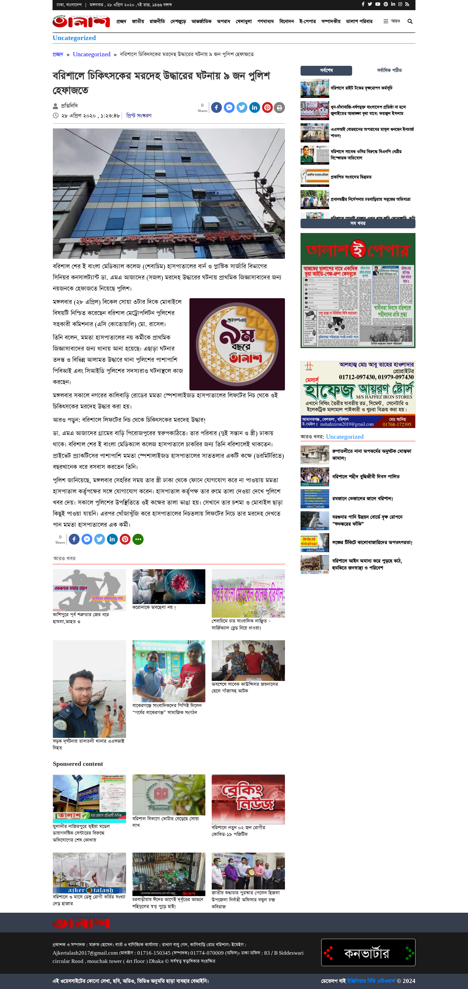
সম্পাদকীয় (331, 21)
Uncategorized (74, 38)
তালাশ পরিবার (359, 21)
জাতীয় (138, 21)
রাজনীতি (157, 21)
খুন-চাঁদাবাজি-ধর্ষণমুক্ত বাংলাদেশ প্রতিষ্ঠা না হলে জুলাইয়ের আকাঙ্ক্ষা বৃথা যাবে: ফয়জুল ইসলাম (368, 110)
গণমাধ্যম (266, 21)
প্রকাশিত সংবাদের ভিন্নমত (351, 177)
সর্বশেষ (326, 70)
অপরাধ (223, 21)
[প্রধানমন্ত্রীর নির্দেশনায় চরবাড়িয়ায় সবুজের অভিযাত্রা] (315, 199)
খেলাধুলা (244, 21)
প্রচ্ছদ (121, 21)
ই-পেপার (308, 21)
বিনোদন (287, 21)
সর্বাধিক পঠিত (389, 70)
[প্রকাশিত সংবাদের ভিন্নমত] (315, 177)
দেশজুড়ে (178, 21)
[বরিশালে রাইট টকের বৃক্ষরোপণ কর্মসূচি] (315, 88)
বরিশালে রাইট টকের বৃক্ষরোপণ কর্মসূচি (362, 88)
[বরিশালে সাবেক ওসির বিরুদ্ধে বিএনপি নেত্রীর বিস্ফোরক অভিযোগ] (315, 155)
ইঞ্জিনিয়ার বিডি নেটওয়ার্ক (371, 981)
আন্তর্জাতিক (201, 21)
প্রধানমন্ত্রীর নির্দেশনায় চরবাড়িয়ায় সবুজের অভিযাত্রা (370, 199)
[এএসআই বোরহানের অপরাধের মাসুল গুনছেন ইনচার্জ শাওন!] (315, 132)
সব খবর (358, 223)
